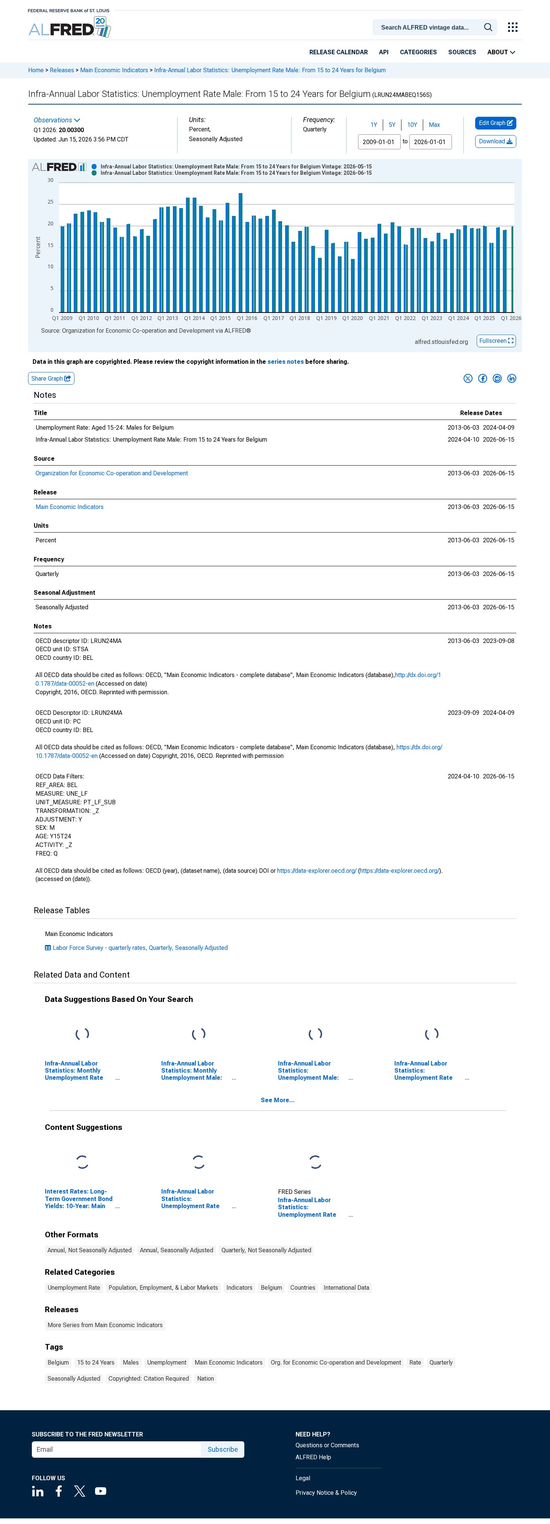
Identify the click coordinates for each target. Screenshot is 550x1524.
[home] (70, 27)
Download (493, 141)
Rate (415, 1362)
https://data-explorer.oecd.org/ (317, 870)
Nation (205, 1378)
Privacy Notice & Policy (326, 1492)
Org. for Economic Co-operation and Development (336, 1362)
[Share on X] (468, 378)
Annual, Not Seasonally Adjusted (90, 1250)
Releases (62, 70)
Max (434, 124)
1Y (373, 124)
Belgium (271, 1287)
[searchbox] (436, 28)
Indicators (239, 1287)
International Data (346, 1287)
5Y (392, 124)
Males (131, 1362)
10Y (412, 124)
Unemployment (166, 1362)
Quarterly (441, 1362)
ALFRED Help (313, 1457)
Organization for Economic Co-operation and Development (112, 473)
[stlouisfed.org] (68, 9)
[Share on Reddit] (497, 378)
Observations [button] (54, 120)
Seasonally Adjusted (74, 1378)
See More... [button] (278, 1100)
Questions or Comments (327, 1445)
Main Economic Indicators (114, 70)
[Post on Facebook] (482, 378)
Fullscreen (493, 340)
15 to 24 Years (95, 1362)
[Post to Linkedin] (511, 378)
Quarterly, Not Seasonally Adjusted (266, 1250)
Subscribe (223, 1449)
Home (36, 70)
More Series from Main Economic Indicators (105, 1325)
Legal (303, 1478)
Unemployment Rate (74, 1287)
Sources (462, 52)
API (384, 52)
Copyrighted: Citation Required (149, 1378)
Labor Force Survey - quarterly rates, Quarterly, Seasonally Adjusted (140, 947)
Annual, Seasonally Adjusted (176, 1250)
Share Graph (47, 378)
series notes (286, 361)
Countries (302, 1287)
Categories (418, 52)
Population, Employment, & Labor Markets (163, 1287)
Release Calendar (338, 52)
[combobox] (436, 26)
